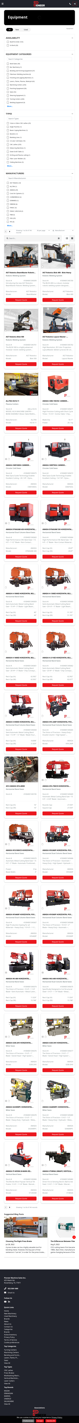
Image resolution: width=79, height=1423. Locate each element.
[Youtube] (5, 1301)
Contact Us (8, 1327)
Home (6, 1311)
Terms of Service (10, 1340)
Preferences (28, 1421)
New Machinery (10, 1313)
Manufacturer (60, 230)
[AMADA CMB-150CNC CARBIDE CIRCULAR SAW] (58, 385)
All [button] (9, 29)
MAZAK (7, 1391)
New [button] (17, 29)
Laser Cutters (9, 1381)
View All (7, 1363)
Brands (7, 1319)
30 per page (41, 230)
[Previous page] (5, 231)
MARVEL (7, 1396)
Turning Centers (10, 1350)
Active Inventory (10, 1335)
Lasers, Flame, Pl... (11, 1358)
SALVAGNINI (9, 1401)
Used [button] (26, 29)
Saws (6, 1360)
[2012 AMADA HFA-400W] (21, 771)
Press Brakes (9, 1373)
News (6, 1321)
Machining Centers (11, 1352)
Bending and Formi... (12, 1355)
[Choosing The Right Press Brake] (25, 1227)
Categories (8, 1329)
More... (10, 106)
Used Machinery (10, 1316)
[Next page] (9, 231)
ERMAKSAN (8, 1393)
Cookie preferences (11, 1342)
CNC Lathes (8, 1370)
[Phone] (70, 4)
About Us (7, 1324)
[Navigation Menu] (2, 3)
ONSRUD (7, 1399)
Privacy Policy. (57, 1417)
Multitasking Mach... (12, 1375)
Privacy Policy (9, 1337)
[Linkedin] (9, 1301)
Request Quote (21, 300)
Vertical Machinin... (11, 1378)
